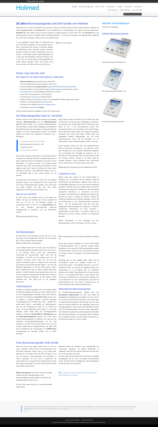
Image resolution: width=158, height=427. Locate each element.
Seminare (128, 7)
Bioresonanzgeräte (86, 7)
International (112, 10)
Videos (120, 7)
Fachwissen (111, 7)
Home (74, 7)
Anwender (138, 7)
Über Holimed (125, 10)
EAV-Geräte (100, 7)
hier (35, 380)
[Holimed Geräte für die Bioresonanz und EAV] (27, 7)
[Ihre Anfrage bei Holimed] (79, 375)
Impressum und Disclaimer (73, 420)
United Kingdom (52, 1)
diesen (89, 223)
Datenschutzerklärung (87, 420)
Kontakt (37, 107)
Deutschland (46, 1)
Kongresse (38, 99)
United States (55, 1)
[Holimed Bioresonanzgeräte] (117, 48)
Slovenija (49, 1)
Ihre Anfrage (137, 10)
